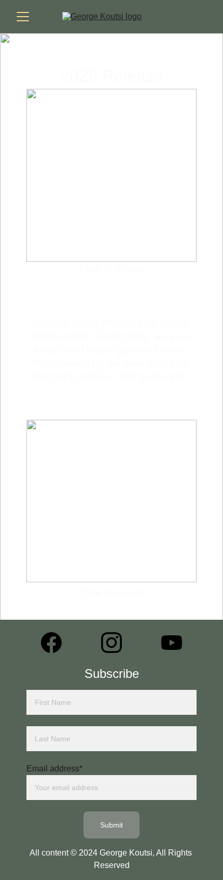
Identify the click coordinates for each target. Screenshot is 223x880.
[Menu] (23, 16)
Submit (111, 825)
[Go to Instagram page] (116, 642)
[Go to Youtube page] (171, 642)
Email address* (54, 768)
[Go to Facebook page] (56, 642)
